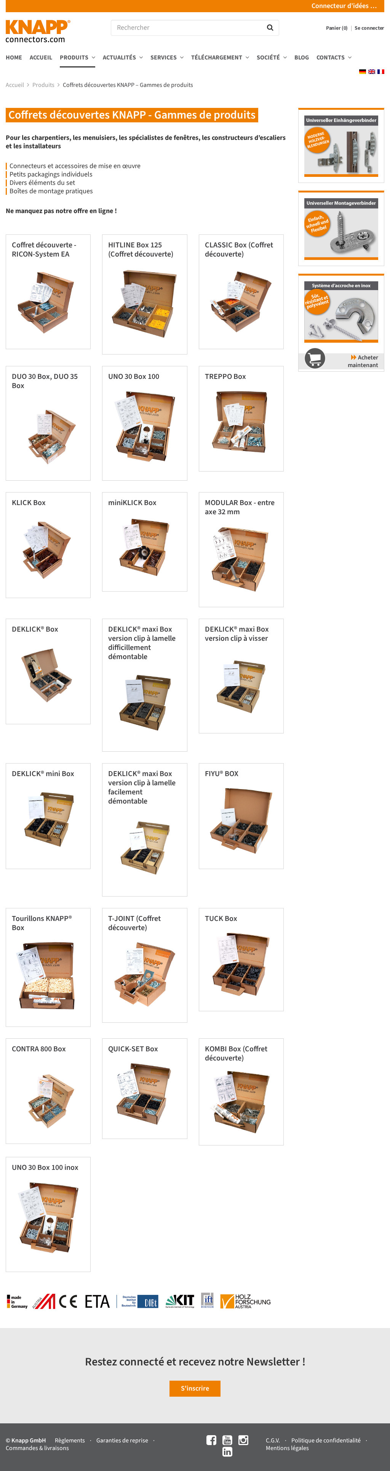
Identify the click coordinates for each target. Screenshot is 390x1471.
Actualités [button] (120, 58)
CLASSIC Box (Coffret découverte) (239, 250)
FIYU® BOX (221, 773)
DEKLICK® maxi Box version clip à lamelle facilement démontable (142, 787)
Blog (301, 58)
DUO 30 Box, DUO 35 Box (45, 381)
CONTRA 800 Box (39, 1049)
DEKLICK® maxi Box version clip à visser (237, 634)
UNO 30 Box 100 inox (45, 1167)
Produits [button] (75, 58)
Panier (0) (337, 28)
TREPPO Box (225, 376)
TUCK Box (221, 918)
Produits (44, 85)
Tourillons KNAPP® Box (42, 923)
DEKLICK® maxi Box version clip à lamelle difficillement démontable (142, 643)
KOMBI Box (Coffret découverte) (236, 1054)
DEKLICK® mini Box (43, 773)
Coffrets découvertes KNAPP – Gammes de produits (128, 85)
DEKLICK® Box (35, 629)
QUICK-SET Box (133, 1049)
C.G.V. (273, 1440)
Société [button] (269, 58)
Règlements (70, 1440)
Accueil (41, 58)
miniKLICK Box (132, 502)
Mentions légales (287, 1448)
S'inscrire (195, 1388)
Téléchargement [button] (217, 58)
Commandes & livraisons (37, 1448)
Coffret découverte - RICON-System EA (44, 250)
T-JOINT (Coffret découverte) (134, 923)
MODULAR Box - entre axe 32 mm (240, 507)
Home (14, 58)
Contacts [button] (331, 58)
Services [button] (164, 58)
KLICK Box (29, 502)
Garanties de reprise (122, 1440)
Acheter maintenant (363, 361)
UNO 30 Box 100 (133, 376)
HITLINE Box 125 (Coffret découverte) (140, 250)
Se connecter (369, 28)
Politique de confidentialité (326, 1440)
